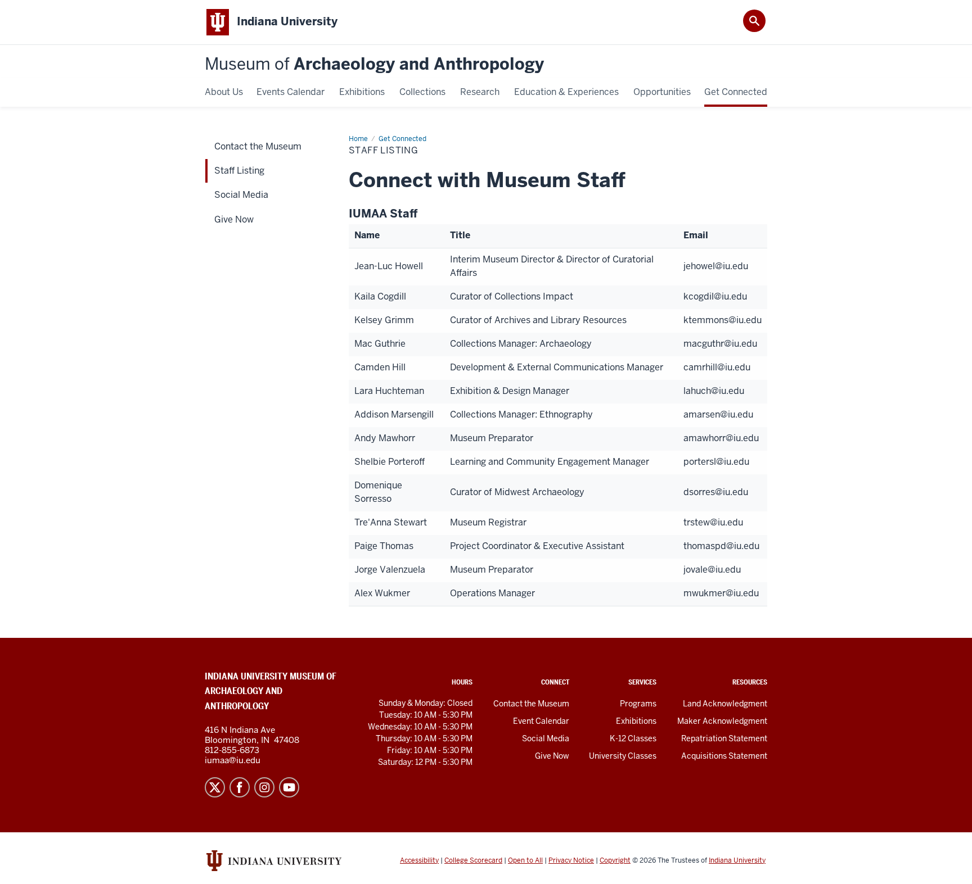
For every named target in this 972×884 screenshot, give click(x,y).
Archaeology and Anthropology (374, 64)
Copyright (615, 860)
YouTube (289, 787)
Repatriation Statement (724, 738)
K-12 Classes (633, 738)
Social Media (545, 738)
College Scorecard (473, 860)
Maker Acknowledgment (722, 721)
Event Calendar (541, 721)
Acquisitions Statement (724, 756)
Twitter (215, 787)
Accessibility (419, 860)
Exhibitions (636, 721)
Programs (638, 704)
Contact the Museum (531, 704)
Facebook (240, 787)
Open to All (525, 860)
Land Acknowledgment (725, 704)
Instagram (264, 787)
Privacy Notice (571, 860)
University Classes (622, 756)
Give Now (552, 756)
